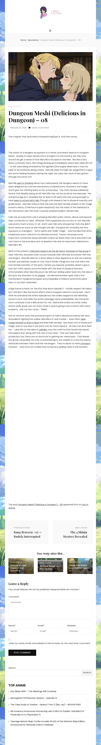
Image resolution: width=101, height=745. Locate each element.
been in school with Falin (26, 200)
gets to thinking (25, 183)
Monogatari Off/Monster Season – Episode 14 (33, 698)
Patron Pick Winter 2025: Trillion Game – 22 (79, 568)
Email (41, 625)
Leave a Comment (40, 127)
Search (12, 667)
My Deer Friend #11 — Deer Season (50, 567)
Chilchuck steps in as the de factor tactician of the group (59, 251)
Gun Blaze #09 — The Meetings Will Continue (33, 691)
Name (12, 625)
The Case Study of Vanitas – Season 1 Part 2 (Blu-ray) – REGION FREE (45, 704)
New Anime (14, 106)
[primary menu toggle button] (50, 31)
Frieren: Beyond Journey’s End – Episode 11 (18, 568)
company (85, 343)
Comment (13, 596)
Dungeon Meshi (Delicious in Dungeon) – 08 (40, 504)
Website (71, 625)
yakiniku (43, 329)
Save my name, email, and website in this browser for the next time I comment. (50, 643)
